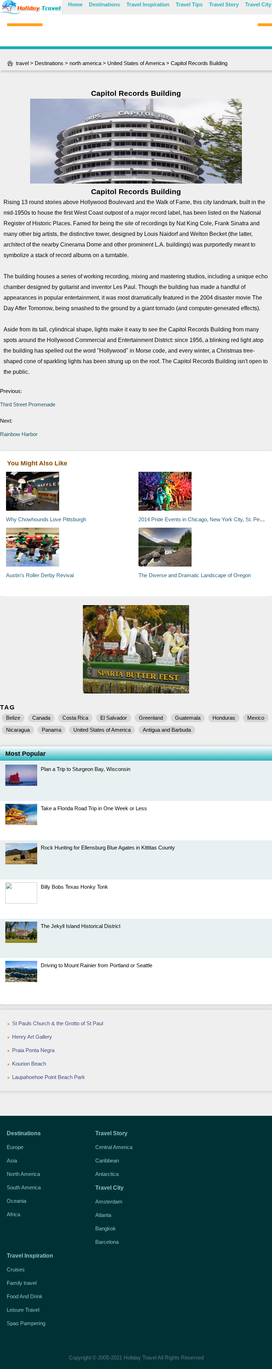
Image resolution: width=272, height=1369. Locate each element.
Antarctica (107, 1174)
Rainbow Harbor (19, 434)
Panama (51, 730)
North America (23, 1174)
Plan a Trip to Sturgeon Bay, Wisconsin (85, 769)
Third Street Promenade (27, 404)
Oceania (16, 1201)
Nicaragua (18, 730)
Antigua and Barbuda (167, 730)
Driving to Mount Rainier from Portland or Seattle (96, 965)
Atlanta (103, 1215)
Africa (13, 1214)
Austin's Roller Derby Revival (40, 575)
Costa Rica (75, 718)
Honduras (223, 718)
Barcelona (107, 1242)
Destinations (104, 4)
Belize (13, 718)
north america (85, 63)
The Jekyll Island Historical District (80, 926)
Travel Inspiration (147, 4)
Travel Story (224, 4)
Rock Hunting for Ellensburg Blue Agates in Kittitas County (108, 848)
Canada (41, 718)
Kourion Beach (29, 1064)
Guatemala (187, 718)
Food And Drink (24, 1296)
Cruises (16, 1269)
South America (24, 1187)
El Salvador (113, 718)
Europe (15, 1147)
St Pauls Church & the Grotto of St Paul (57, 1023)
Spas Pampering (26, 1323)
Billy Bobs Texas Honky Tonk (74, 887)
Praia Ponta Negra (33, 1050)
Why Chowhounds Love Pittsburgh (46, 519)
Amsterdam (109, 1202)
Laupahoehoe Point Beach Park (48, 1077)
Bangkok (105, 1228)
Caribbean (107, 1161)
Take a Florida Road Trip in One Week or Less (94, 808)
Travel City (258, 4)
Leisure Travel (23, 1310)
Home (75, 4)
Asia (12, 1161)
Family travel (21, 1283)
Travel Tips (189, 4)
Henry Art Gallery (32, 1037)
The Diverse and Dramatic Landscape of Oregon (194, 575)
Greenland (151, 718)
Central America (113, 1147)
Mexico (255, 718)
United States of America (136, 63)
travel (22, 63)
